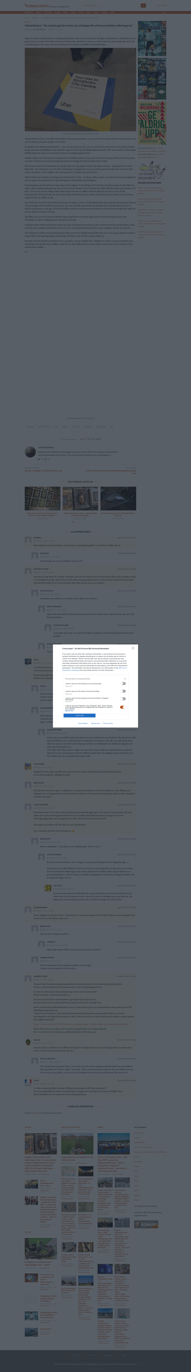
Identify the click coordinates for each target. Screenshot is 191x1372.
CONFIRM (79, 715)
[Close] (134, 649)
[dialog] (95, 686)
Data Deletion (83, 723)
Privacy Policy (108, 723)
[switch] (123, 683)
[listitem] (95, 679)
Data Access (95, 723)
